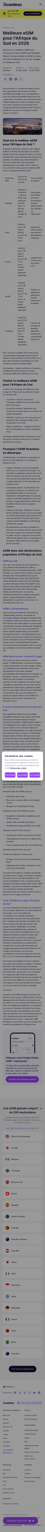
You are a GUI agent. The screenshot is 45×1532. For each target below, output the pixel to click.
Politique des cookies (18, 768)
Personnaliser (22, 775)
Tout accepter (34, 775)
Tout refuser (10, 775)
